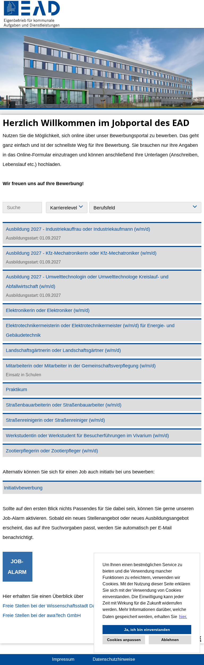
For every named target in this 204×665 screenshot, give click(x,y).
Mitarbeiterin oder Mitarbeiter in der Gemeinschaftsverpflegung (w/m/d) (81, 365)
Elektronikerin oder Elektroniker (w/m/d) (48, 310)
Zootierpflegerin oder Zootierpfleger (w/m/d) (52, 450)
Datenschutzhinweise (114, 659)
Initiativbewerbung (23, 487)
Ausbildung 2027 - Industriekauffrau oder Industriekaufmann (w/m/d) (78, 229)
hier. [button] (183, 616)
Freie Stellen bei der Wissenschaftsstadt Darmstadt (57, 606)
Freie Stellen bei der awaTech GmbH (42, 615)
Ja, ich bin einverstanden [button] (147, 629)
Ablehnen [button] (170, 640)
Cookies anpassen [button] (124, 640)
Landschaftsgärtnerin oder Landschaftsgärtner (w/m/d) (63, 350)
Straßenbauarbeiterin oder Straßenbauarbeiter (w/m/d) (63, 405)
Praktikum (16, 389)
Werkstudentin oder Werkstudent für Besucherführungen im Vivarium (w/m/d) (87, 435)
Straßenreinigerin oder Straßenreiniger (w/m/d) (55, 420)
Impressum (63, 659)
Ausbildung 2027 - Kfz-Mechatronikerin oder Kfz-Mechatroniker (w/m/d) (81, 253)
